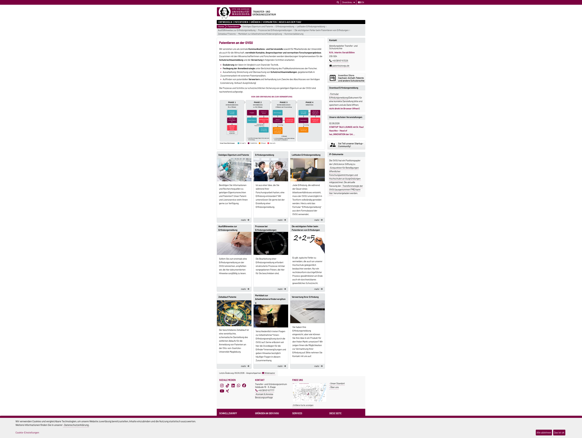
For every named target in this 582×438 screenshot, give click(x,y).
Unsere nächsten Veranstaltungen (345, 117)
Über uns (334, 387)
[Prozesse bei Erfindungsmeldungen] (271, 243)
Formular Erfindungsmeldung (338, 96)
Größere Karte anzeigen (303, 405)
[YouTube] (222, 391)
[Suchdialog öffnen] (338, 2)
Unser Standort (337, 383)
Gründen (255, 22)
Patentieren (241, 22)
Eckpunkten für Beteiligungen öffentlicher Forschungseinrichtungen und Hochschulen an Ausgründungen (345, 173)
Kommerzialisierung (293, 34)
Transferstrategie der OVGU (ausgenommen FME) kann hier (346, 189)
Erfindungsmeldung (285, 26)
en (362, 2)
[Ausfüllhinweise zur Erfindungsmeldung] (234, 243)
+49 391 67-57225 (340, 61)
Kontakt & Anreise (264, 394)
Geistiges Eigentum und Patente (257, 26)
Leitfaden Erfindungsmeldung (311, 26)
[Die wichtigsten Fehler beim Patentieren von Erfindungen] (307, 243)
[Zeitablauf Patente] (234, 313)
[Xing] (227, 391)
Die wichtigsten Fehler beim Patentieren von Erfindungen (321, 30)
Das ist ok (559, 432)
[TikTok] (227, 385)
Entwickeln (225, 22)
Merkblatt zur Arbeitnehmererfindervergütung (260, 34)
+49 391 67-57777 (266, 390)
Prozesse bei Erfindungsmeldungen (275, 30)
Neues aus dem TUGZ (290, 22)
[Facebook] (244, 385)
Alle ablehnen (544, 432)
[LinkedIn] (233, 385)
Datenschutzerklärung (76, 425)
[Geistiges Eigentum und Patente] (234, 169)
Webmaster (270, 373)
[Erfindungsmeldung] (271, 169)
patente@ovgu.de (340, 66)
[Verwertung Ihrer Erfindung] (307, 311)
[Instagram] (222, 385)
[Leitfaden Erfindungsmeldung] (307, 169)
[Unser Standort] (309, 401)
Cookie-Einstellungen (27, 432)
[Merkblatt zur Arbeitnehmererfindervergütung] (271, 316)
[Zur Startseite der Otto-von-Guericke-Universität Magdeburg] (234, 13)
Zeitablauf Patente (227, 34)
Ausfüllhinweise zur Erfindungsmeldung (237, 30)
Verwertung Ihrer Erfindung (305, 297)
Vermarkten (270, 22)
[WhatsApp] (238, 385)
